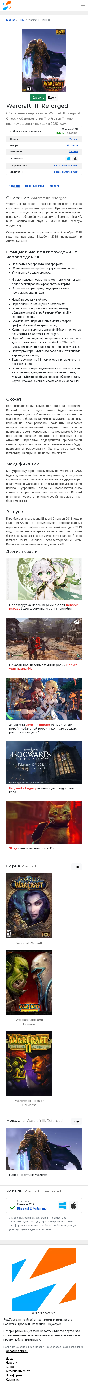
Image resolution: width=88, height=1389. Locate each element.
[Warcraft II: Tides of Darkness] (29, 1070)
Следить (38, 97)
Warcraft (73, 139)
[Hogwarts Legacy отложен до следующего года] (44, 769)
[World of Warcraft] (29, 910)
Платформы (14, 1375)
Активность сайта (18, 1371)
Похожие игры (34, 185)
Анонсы (12, 715)
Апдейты (12, 595)
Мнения (55, 185)
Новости (14, 185)
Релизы (12, 778)
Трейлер (12, 655)
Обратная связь (17, 1351)
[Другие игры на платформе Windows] (68, 158)
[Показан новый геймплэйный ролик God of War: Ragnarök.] (44, 646)
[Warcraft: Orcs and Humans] (29, 989)
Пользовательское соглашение (64, 1347)
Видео (10, 1366)
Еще (51, 97)
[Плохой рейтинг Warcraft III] (44, 1153)
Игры (9, 1358)
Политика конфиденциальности (23, 1347)
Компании (13, 1379)
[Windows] (62, 1205)
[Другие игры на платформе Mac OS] (75, 158)
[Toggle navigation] (83, 5)
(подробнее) (71, 132)
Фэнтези (73, 151)
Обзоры (12, 1165)
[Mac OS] (73, 1205)
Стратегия (72, 145)
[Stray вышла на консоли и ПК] (44, 827)
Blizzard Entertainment (66, 165)
